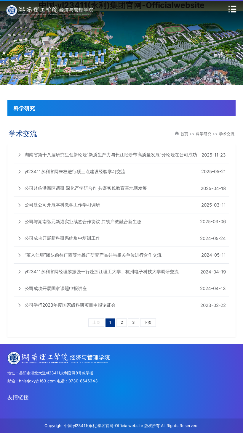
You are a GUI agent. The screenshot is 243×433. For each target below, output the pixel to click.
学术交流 (226, 133)
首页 (184, 133)
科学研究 (203, 133)
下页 (148, 322)
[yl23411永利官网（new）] (50, 10)
